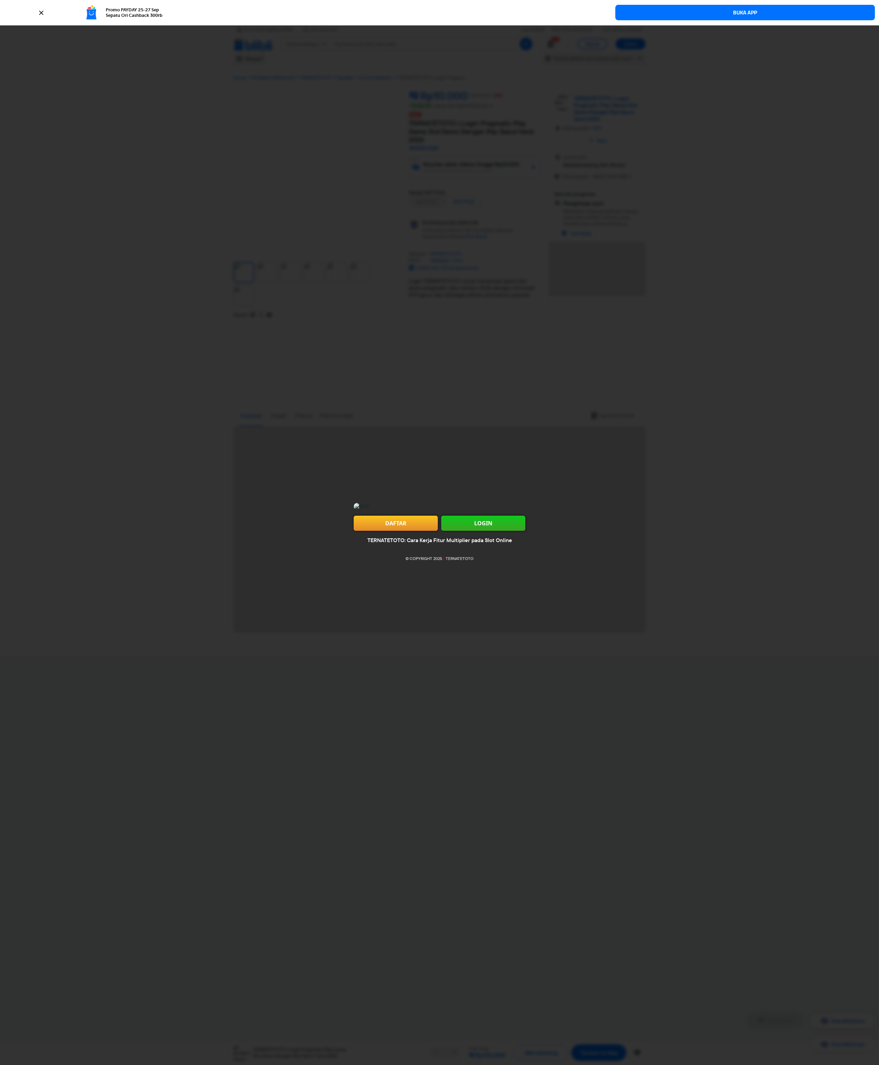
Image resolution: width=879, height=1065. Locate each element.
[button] (439, 12)
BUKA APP (745, 13)
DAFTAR (396, 523)
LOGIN (483, 523)
